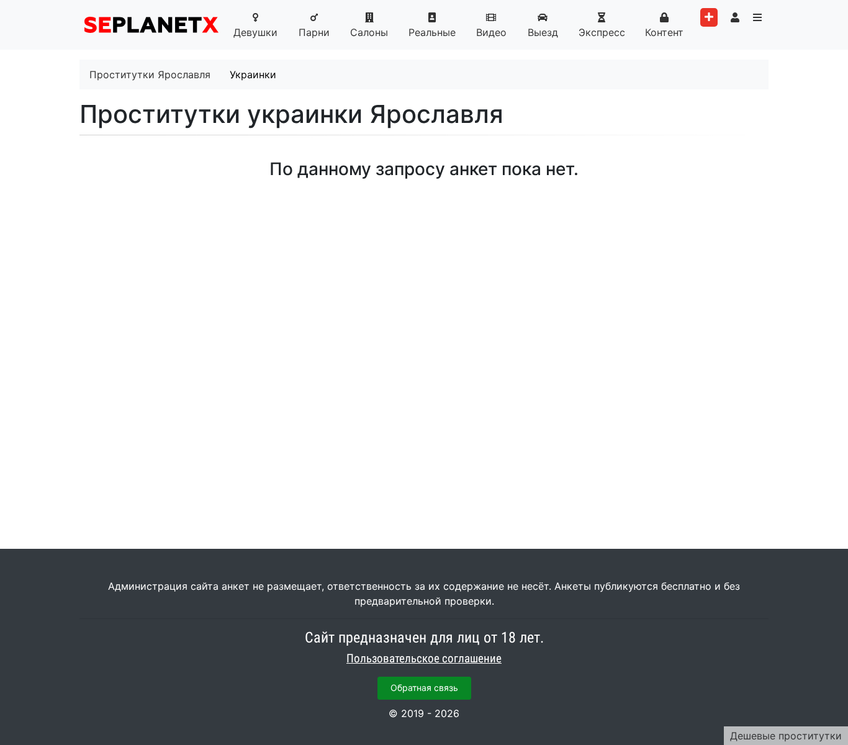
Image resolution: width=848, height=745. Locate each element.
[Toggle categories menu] (757, 17)
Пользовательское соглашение (424, 659)
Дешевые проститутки (786, 735)
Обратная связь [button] (424, 687)
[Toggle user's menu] (735, 17)
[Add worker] (709, 17)
